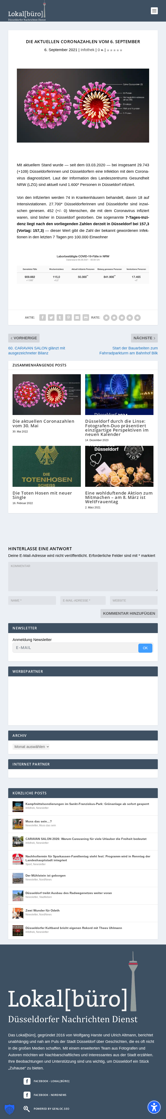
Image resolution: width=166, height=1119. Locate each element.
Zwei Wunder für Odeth (43, 910)
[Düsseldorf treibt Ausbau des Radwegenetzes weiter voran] (18, 895)
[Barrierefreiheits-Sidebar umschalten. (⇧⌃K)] (154, 1107)
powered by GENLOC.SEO (51, 1109)
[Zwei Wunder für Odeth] (18, 913)
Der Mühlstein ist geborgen (46, 875)
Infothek (87, 50)
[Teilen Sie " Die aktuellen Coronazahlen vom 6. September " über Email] (77, 317)
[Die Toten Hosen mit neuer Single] (47, 466)
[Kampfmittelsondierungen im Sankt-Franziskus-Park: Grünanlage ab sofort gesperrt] (18, 806)
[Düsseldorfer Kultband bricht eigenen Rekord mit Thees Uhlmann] (18, 930)
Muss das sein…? (39, 821)
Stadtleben (45, 897)
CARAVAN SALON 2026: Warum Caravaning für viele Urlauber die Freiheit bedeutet (86, 839)
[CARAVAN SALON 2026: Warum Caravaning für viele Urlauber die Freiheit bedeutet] (18, 841)
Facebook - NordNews (50, 1095)
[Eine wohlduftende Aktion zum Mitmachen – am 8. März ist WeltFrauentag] (119, 466)
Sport (29, 864)
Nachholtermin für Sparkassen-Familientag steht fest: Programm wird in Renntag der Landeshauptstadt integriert (88, 858)
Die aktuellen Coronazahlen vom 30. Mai (43, 423)
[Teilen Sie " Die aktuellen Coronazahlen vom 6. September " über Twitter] (51, 317)
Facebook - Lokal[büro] (51, 1081)
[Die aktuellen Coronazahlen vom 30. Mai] (47, 394)
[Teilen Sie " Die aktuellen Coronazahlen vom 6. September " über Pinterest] (68, 317)
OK (145, 648)
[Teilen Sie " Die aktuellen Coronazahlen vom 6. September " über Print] (85, 317)
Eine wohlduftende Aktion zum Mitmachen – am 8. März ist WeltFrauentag (119, 497)
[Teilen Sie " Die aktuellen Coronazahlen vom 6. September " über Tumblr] (60, 317)
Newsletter (42, 807)
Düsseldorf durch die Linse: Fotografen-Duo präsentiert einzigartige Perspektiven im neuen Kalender (116, 427)
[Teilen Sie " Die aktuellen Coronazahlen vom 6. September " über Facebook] (42, 317)
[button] (154, 10)
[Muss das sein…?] (18, 824)
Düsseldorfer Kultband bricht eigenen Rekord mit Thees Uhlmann (74, 928)
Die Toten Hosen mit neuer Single (42, 495)
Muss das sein (47, 825)
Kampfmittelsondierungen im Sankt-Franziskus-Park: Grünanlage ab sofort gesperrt (87, 804)
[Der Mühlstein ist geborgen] (18, 878)
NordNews (45, 879)
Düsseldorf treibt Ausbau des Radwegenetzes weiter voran (69, 893)
